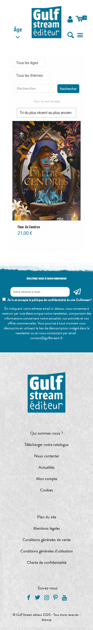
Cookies (46, 490)
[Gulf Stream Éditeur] (46, 22)
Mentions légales (46, 528)
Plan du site (46, 517)
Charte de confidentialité (46, 562)
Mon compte (46, 479)
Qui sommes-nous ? (46, 433)
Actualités (46, 467)
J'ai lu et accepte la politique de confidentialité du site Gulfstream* (49, 300)
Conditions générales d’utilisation (46, 551)
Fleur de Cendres (29, 226)
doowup (46, 619)
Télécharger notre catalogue (46, 444)
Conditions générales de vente (46, 540)
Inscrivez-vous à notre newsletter (47, 278)
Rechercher (68, 89)
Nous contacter (46, 456)
